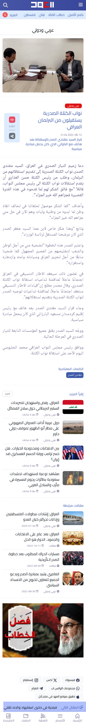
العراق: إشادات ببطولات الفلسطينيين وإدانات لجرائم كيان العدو (32, 516)
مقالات (53, 546)
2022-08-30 (29, 591)
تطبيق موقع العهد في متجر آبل (57, 696)
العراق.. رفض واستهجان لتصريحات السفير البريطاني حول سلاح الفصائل (33, 405)
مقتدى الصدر (75, 375)
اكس (49, 680)
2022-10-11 (34, 546)
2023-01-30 (29, 526)
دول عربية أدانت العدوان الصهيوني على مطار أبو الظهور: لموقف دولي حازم (34, 428)
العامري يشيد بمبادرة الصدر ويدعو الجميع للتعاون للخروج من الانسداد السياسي (34, 579)
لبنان (42, 14)
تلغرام (35, 688)
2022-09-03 (34, 566)
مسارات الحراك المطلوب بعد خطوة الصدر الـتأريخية (34, 556)
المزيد (13, 15)
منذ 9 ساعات (29, 491)
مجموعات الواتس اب (63, 688)
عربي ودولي (43, 30)
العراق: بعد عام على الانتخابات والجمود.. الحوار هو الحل (37, 536)
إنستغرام (28, 680)
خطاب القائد (56, 14)
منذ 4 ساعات (29, 414)
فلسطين (29, 14)
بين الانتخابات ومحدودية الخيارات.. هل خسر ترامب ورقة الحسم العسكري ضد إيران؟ (32, 454)
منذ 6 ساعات (29, 466)
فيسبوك (70, 680)
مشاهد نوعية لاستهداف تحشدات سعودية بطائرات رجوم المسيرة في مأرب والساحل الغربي (34, 479)
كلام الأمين (75, 14)
